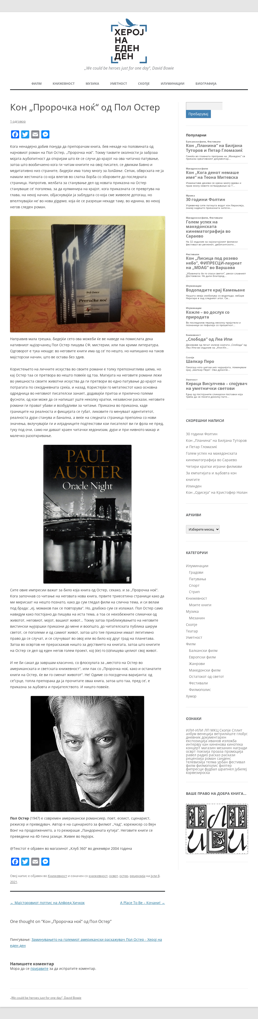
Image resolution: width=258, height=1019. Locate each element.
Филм (36, 83)
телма (211, 762)
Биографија (206, 83)
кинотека (235, 744)
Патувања (197, 578)
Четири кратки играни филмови (214, 466)
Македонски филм (204, 670)
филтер (225, 765)
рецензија (137, 876)
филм (190, 765)
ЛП (206, 730)
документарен (214, 737)
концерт (193, 747)
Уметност (118, 83)
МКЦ (214, 730)
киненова (217, 744)
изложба (229, 740)
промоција (233, 751)
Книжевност (64, 83)
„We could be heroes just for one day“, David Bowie (45, 998)
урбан (222, 762)
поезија (203, 751)
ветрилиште (225, 733)
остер (123, 876)
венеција (205, 733)
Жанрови (197, 663)
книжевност (98, 876)
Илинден (194, 486)
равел (191, 754)
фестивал (237, 762)
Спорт (194, 585)
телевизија (195, 762)
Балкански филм (203, 650)
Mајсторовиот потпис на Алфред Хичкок (47, 902)
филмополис (207, 765)
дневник (193, 737)
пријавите (39, 968)
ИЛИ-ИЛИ (194, 730)
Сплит (237, 730)
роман (210, 758)
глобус (242, 733)
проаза (217, 751)
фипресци (195, 769)
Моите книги (200, 604)
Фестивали (198, 683)
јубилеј (241, 769)
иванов (214, 740)
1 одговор (18, 121)
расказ (214, 754)
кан (205, 744)
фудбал (211, 769)
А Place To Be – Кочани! (142, 902)
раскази (228, 754)
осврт (113, 876)
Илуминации (172, 83)
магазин (208, 747)
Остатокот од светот (206, 676)
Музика (92, 83)
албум (191, 733)
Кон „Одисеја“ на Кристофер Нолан (216, 492)
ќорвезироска (198, 772)
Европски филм (202, 657)
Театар (192, 631)
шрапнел (226, 769)
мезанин (224, 747)
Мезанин (197, 618)
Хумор (191, 696)
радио (202, 754)
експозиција (196, 740)
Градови (196, 572)
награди (240, 747)
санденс (224, 758)
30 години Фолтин (201, 433)
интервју (193, 744)
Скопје (144, 83)
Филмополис (200, 689)
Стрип (194, 591)
